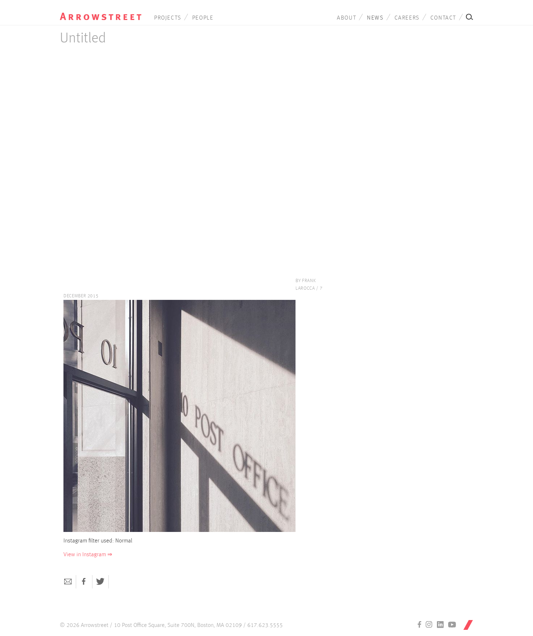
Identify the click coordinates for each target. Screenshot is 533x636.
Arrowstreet (100, 11)
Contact (443, 18)
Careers (407, 18)
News (375, 18)
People (203, 18)
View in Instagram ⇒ (87, 555)
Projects (167, 18)
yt (452, 624)
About (346, 18)
